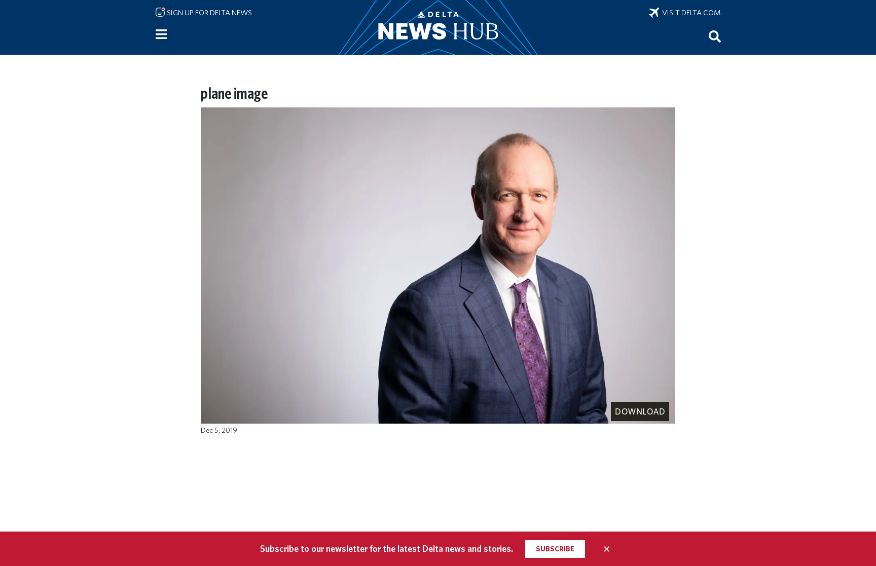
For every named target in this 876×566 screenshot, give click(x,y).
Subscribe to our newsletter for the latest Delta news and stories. (386, 548)
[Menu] (161, 34)
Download (640, 411)
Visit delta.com (690, 12)
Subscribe (555, 549)
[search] (715, 36)
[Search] (715, 36)
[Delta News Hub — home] (438, 27)
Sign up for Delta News (208, 12)
